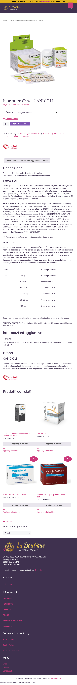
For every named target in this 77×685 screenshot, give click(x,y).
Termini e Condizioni (11, 651)
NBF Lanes (45, 1)
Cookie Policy (8, 645)
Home (5, 21)
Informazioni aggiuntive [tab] (29, 161)
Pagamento (7, 671)
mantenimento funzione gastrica (16, 136)
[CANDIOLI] (10, 147)
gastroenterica (58, 134)
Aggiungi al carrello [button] (20, 444)
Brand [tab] (45, 161)
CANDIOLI (47, 134)
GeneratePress (56, 678)
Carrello (6, 667)
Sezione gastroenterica (17, 21)
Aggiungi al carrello (19, 123)
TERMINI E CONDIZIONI (12, 621)
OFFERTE (7, 609)
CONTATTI (7, 626)
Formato (9, 112)
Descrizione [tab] (11, 161)
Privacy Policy (8, 639)
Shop (5, 664)
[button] (10, 119)
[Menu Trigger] (70, 5)
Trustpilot (38, 570)
